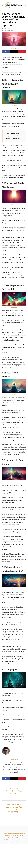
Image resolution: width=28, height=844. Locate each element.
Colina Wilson (7, 28)
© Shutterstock (14, 105)
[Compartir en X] (14, 51)
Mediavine (18, 842)
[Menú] (2, 5)
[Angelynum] (13, 5)
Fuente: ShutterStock (14, 48)
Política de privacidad (9, 833)
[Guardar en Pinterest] (22, 51)
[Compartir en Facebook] (6, 51)
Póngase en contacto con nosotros (14, 835)
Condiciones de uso (8, 837)
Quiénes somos (20, 833)
